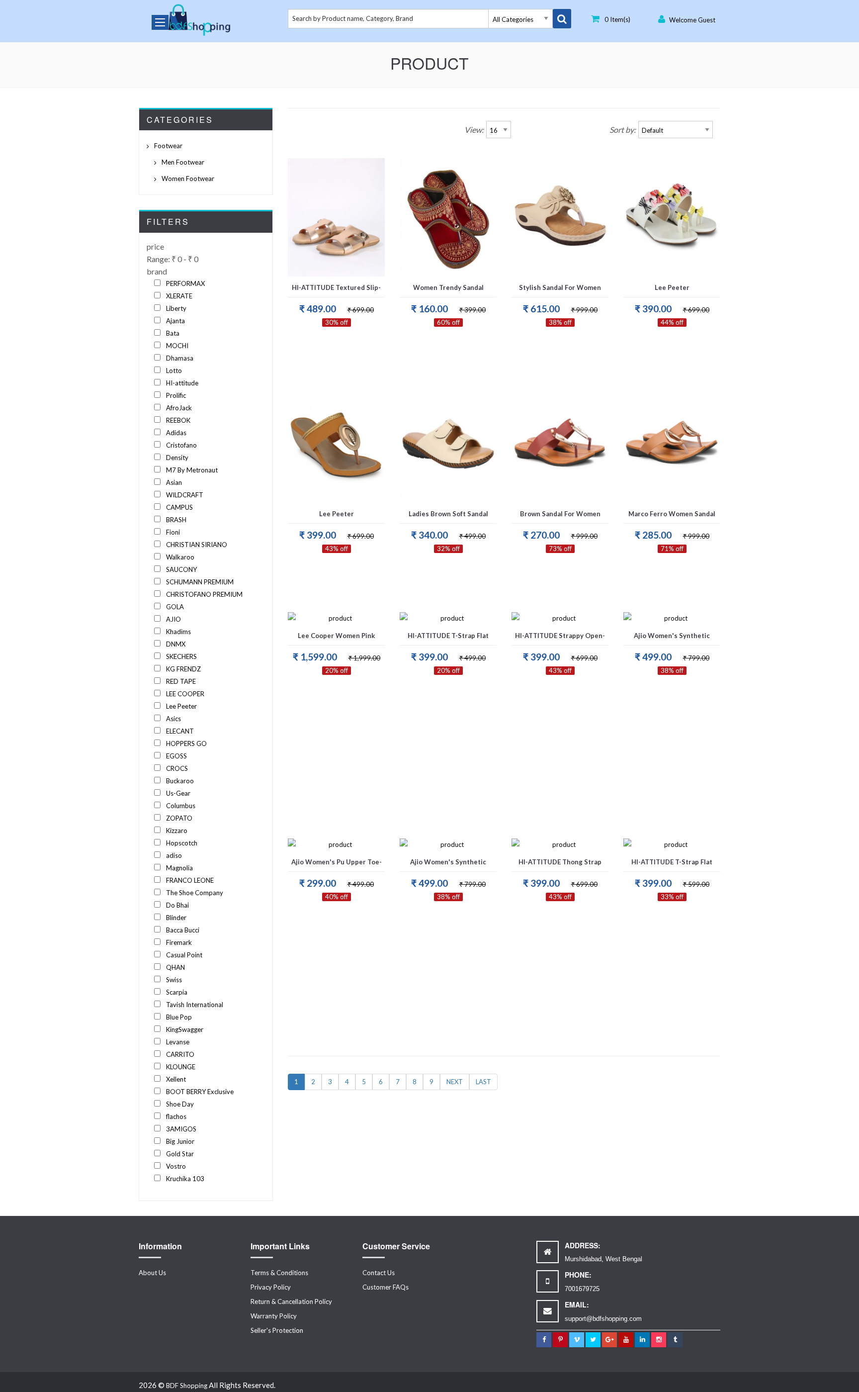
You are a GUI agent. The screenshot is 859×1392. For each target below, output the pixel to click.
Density (177, 458)
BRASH (176, 520)
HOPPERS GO (186, 743)
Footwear (168, 146)
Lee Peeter (181, 706)
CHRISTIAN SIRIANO (196, 545)
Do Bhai (177, 905)
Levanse (177, 1042)
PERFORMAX (185, 283)
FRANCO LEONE (190, 880)
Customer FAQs (385, 1287)
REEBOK (178, 420)
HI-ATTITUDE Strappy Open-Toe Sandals (560, 639)
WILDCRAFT (184, 495)
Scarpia (176, 992)
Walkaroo (180, 557)
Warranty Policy (274, 1316)
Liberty (176, 308)
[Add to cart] (349, 263)
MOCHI (177, 346)
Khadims (178, 632)
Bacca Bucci (182, 930)
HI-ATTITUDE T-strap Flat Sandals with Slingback (671, 865)
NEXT (454, 1082)
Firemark (179, 942)
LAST (483, 1082)
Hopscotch (181, 843)
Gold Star (180, 1154)
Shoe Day (180, 1104)
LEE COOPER (185, 694)
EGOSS (176, 756)
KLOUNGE (180, 1067)
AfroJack (179, 408)
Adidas (176, 433)
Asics (173, 719)
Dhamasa (179, 358)
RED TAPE (181, 681)
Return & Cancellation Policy (291, 1301)
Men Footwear (183, 162)
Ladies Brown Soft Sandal (448, 514)
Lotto (174, 370)
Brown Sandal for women (560, 514)
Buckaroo (180, 781)
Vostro (176, 1166)
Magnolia (179, 868)
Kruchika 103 (185, 1179)
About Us (152, 1273)
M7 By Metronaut (192, 470)
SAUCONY (181, 569)
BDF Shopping (186, 1386)
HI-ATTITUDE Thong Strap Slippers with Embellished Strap (560, 865)
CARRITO (180, 1054)
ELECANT (180, 731)
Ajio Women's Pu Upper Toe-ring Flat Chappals (336, 865)
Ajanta (175, 321)
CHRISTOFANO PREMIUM (204, 594)
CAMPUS (179, 507)
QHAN (175, 967)
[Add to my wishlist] (324, 263)
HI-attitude (182, 383)
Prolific (176, 395)
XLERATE (179, 296)
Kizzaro (176, 831)
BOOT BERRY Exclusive (200, 1092)
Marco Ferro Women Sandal (671, 514)
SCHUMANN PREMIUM (200, 582)
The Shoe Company (194, 893)
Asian (174, 482)
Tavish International (194, 1005)
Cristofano (181, 445)
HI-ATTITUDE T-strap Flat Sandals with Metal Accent (448, 639)
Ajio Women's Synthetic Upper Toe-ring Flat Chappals (672, 639)
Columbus (180, 806)
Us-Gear (178, 793)
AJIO (173, 619)
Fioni (173, 532)
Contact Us (378, 1273)
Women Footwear (188, 179)
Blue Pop (179, 1017)
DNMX (175, 644)
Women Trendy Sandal (448, 287)
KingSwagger (184, 1029)
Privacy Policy (271, 1287)
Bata (172, 333)
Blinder (176, 918)
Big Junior (180, 1141)
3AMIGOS (181, 1129)
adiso (174, 855)
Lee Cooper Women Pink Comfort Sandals (336, 639)
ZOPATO (179, 818)
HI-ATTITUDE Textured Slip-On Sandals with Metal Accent (336, 290)
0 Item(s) (617, 19)
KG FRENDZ (183, 669)
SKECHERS (181, 656)
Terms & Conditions (279, 1273)
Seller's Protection (277, 1330)
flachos (176, 1116)
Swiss (174, 980)
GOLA (175, 607)
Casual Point (184, 955)
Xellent (176, 1079)
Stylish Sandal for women (560, 287)
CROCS (177, 768)
